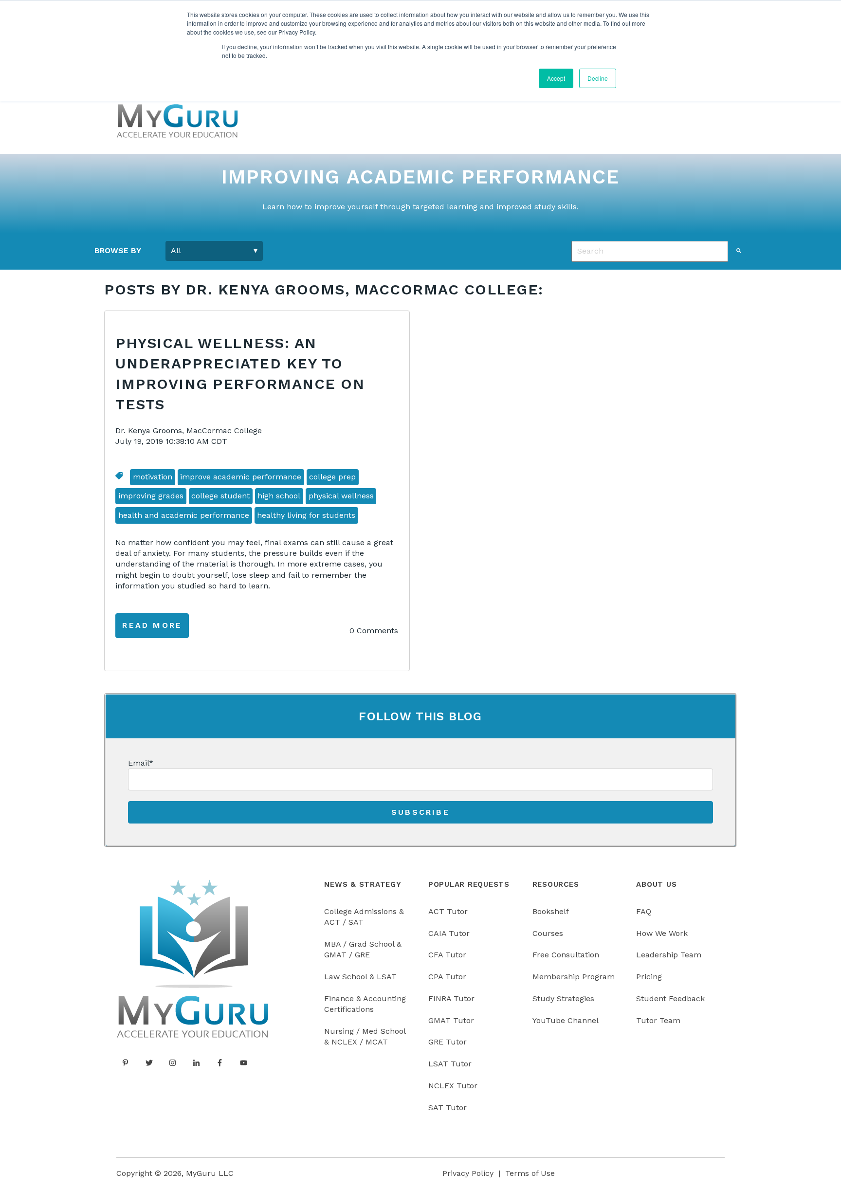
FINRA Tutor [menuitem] (451, 998)
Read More (152, 625)
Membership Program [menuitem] (573, 976)
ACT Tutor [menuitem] (448, 911)
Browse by (117, 250)
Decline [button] (597, 78)
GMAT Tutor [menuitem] (451, 1020)
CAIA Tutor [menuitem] (449, 933)
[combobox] (649, 251)
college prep (332, 476)
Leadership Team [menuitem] (668, 954)
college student (220, 495)
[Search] (739, 250)
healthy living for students (306, 515)
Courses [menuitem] (547, 933)
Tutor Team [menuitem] (658, 1020)
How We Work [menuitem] (662, 933)
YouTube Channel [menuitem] (565, 1020)
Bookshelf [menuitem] (550, 911)
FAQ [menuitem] (643, 911)
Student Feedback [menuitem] (670, 998)
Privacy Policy (468, 1173)
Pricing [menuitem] (649, 976)
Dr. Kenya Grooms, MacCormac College (188, 430)
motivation (152, 476)
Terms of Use (530, 1173)
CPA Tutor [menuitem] (447, 976)
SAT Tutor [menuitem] (447, 1107)
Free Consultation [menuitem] (565, 954)
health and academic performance (183, 515)
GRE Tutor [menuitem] (447, 1041)
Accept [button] (556, 78)
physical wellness (341, 495)
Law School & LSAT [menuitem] (360, 976)
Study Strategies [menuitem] (563, 998)
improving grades (150, 495)
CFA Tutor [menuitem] (447, 954)
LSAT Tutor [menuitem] (450, 1063)
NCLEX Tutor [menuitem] (452, 1085)
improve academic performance (240, 476)
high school (278, 495)
